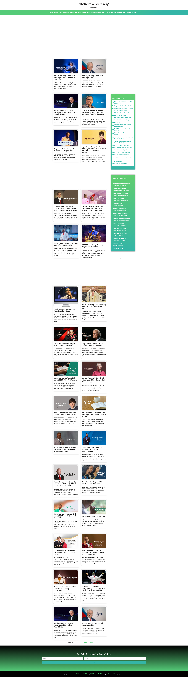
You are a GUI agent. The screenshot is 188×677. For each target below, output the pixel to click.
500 (85, 643)
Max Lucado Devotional (119, 225)
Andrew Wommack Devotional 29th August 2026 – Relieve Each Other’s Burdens (93, 380)
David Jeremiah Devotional (120, 195)
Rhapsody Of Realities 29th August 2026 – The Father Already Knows (92, 449)
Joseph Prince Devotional (120, 213)
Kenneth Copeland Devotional (121, 218)
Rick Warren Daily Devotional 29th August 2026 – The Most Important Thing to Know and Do (93, 113)
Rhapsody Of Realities (119, 238)
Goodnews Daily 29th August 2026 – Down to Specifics (64, 345)
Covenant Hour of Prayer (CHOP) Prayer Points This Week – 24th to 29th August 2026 (93, 588)
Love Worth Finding (118, 223)
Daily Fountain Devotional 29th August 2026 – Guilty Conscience (65, 589)
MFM (88, 12)
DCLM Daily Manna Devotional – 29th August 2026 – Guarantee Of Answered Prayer (66, 449)
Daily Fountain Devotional (120, 193)
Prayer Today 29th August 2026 (93, 516)
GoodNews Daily (118, 203)
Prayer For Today (118, 248)
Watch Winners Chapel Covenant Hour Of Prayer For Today (66, 244)
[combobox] (121, 44)
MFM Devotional (118, 235)
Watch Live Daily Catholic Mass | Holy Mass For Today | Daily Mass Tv (94, 306)
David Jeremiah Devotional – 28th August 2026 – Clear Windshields (64, 625)
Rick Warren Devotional (120, 240)
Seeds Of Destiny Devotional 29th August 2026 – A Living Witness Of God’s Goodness (92, 208)
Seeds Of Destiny (118, 243)
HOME (51, 12)
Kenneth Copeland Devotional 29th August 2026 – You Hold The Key (65, 552)
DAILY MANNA (82, 12)
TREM (103, 12)
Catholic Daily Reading (119, 188)
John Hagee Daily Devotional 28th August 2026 (92, 624)
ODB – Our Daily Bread (119, 228)
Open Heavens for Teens (120, 230)
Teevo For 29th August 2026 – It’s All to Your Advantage (92, 483)
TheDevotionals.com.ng (94, 4)
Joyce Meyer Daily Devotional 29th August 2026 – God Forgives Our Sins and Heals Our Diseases (94, 150)
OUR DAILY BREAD (128, 12)
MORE (135, 12)
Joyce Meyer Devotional (120, 215)
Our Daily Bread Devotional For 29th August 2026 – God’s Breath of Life (94, 414)
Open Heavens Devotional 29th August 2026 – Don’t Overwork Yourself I (65, 516)
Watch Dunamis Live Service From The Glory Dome (64, 310)
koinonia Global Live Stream (121, 220)
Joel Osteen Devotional (119, 208)
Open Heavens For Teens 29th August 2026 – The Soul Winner (65, 379)
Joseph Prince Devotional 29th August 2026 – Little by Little (65, 414)
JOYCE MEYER (118, 12)
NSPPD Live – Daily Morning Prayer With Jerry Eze (92, 246)
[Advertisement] (49, 27)
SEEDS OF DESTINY (95, 12)
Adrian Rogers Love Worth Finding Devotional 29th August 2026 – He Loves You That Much (65, 208)
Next (91, 643)
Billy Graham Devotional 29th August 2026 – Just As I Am (93, 345)
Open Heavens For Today (120, 233)
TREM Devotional (118, 245)
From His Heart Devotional (120, 200)
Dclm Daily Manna (118, 198)
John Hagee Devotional (119, 210)
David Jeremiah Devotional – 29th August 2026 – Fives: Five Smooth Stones (65, 112)
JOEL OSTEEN (109, 12)
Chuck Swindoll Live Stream (121, 190)
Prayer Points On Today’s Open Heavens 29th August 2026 (65, 150)
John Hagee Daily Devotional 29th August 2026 (92, 77)
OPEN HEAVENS (57, 12)
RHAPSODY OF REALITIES (70, 12)
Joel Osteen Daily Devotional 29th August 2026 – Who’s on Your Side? (64, 77)
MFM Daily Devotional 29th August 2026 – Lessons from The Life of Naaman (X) (94, 552)
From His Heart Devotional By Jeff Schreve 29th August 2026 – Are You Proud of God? (65, 484)
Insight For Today (118, 205)
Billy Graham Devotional (120, 185)
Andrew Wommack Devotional (121, 183)
